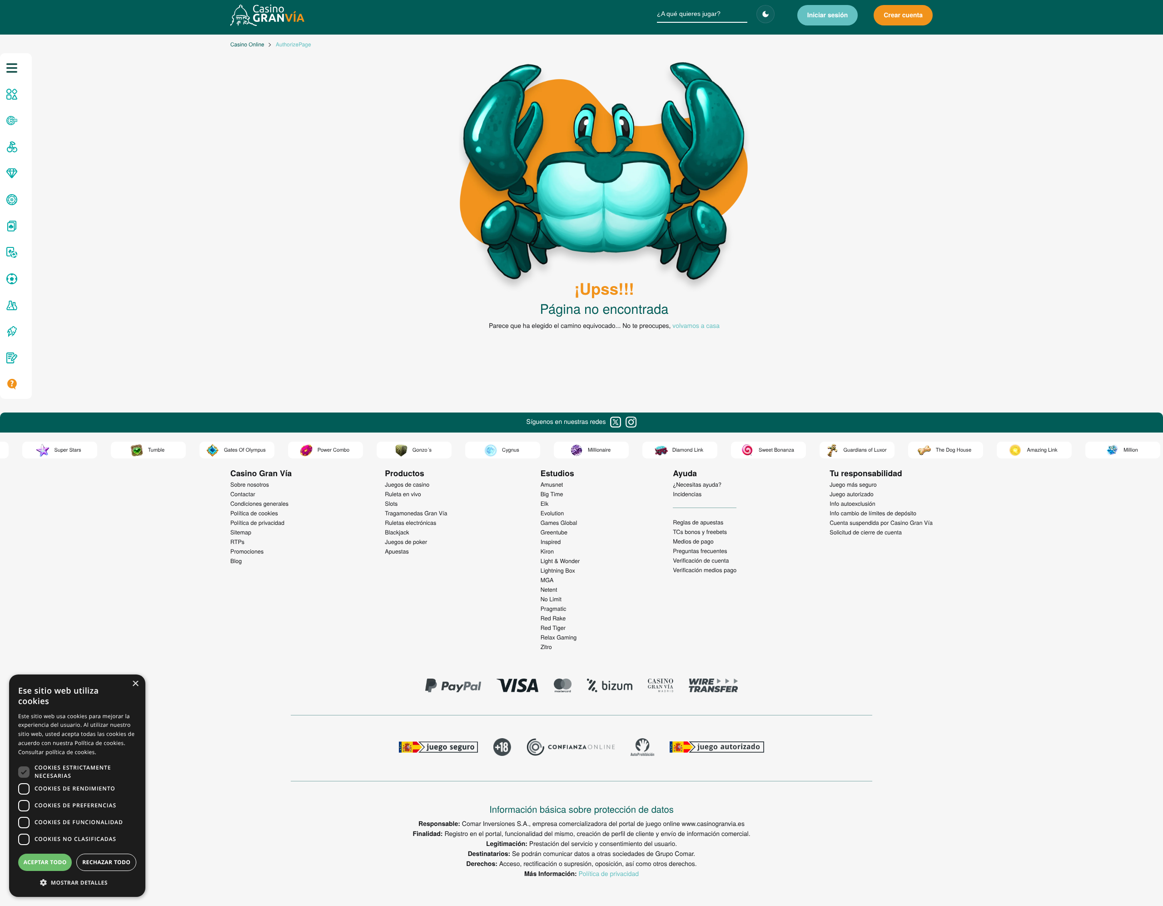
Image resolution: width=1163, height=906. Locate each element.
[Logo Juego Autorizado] (717, 748)
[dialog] (77, 785)
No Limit (551, 599)
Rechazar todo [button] (106, 862)
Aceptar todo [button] (45, 862)
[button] (77, 882)
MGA (547, 580)
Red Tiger (553, 628)
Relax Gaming (559, 637)
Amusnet (552, 484)
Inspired (551, 542)
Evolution (552, 513)
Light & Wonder (560, 561)
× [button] (135, 684)
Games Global (559, 522)
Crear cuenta (903, 15)
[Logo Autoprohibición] (642, 748)
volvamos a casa (696, 325)
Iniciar (827, 15)
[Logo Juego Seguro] (438, 748)
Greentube (554, 532)
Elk (545, 503)
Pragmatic (554, 608)
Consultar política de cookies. (57, 752)
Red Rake (553, 618)
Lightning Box (558, 570)
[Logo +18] (502, 748)
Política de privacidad (609, 873)
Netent (549, 589)
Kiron (547, 551)
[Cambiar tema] (765, 14)
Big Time (552, 494)
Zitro (546, 647)
